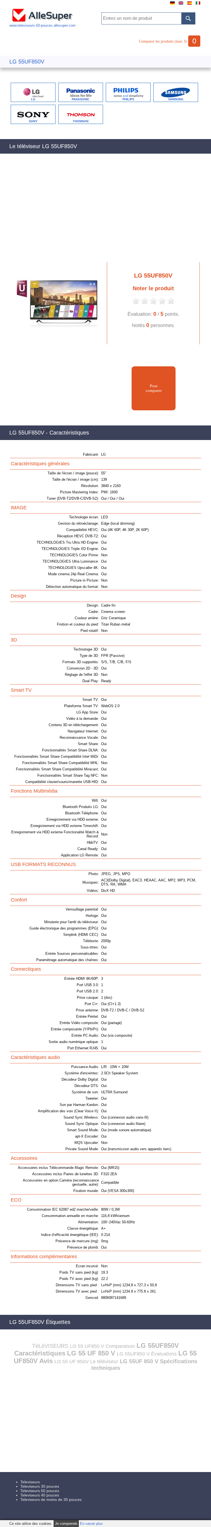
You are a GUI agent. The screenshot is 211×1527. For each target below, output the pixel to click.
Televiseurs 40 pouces (39, 1495)
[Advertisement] (105, 210)
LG (33, 99)
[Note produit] (135, 304)
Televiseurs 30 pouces (39, 1486)
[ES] (189, 5)
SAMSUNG (176, 99)
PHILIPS (128, 99)
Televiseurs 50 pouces (39, 1491)
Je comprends (66, 1524)
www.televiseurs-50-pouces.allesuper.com (42, 25)
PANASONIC (81, 99)
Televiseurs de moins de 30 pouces (51, 1499)
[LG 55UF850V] (54, 343)
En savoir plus (91, 1524)
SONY (33, 121)
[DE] (172, 5)
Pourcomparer (154, 388)
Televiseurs (30, 1482)
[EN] (181, 5)
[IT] (198, 5)
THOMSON (80, 121)
